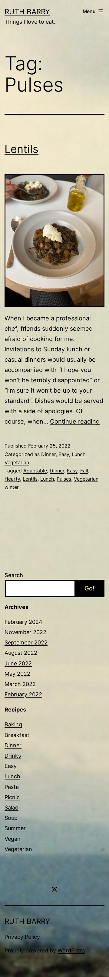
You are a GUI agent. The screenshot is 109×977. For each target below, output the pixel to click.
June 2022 (18, 663)
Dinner (48, 454)
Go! (89, 588)
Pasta (12, 787)
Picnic (12, 797)
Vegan (13, 839)
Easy (63, 454)
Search (14, 575)
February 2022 (23, 694)
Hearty (12, 479)
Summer (15, 828)
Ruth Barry (27, 11)
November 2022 (25, 632)
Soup (11, 818)
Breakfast (17, 735)
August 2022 (21, 653)
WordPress (71, 950)
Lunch (78, 454)
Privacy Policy (22, 937)
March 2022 (20, 684)
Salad (11, 807)
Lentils (21, 149)
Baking (13, 724)
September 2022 (26, 642)
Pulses (64, 479)
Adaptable (35, 471)
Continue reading (75, 421)
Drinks (13, 755)
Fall (84, 471)
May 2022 (17, 674)
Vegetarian (17, 462)
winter (12, 487)
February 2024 (23, 622)
